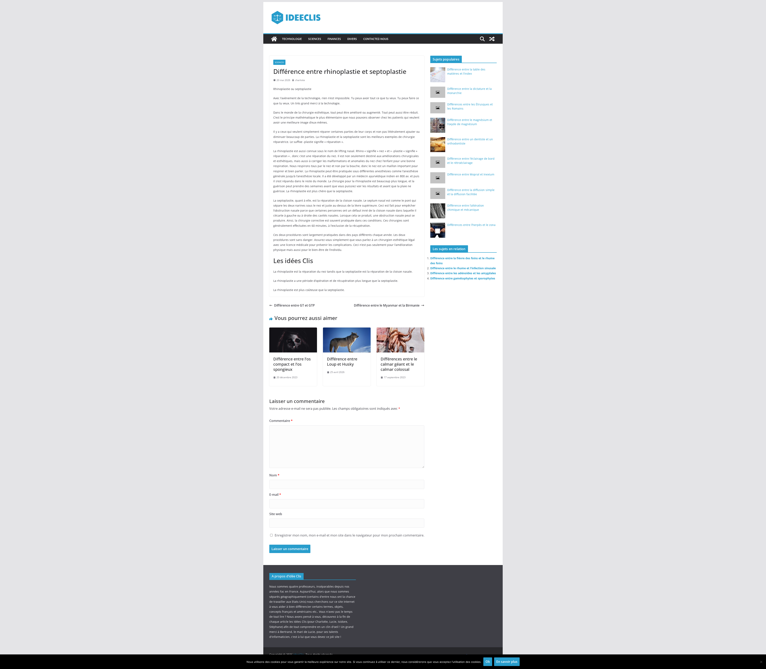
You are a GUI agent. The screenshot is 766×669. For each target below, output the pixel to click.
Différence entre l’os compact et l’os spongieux (292, 364)
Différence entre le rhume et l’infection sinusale (463, 268)
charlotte (300, 80)
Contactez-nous (375, 39)
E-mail (275, 494)
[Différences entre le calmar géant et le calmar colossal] (400, 330)
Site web (275, 514)
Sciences (314, 39)
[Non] (761, 662)
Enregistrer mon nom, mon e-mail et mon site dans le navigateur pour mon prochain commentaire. (349, 535)
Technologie (292, 39)
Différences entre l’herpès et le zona (471, 225)
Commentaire (281, 421)
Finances (334, 39)
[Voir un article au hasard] (492, 39)
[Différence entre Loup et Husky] (347, 330)
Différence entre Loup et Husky (342, 361)
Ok (488, 661)
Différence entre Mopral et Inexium (470, 174)
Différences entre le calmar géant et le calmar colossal (399, 364)
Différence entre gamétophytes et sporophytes (462, 278)
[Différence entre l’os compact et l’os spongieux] (293, 330)
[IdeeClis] (274, 39)
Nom (274, 475)
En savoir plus (506, 661)
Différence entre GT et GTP (294, 305)
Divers (352, 39)
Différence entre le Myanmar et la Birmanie (387, 305)
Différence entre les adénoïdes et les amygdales (463, 273)
